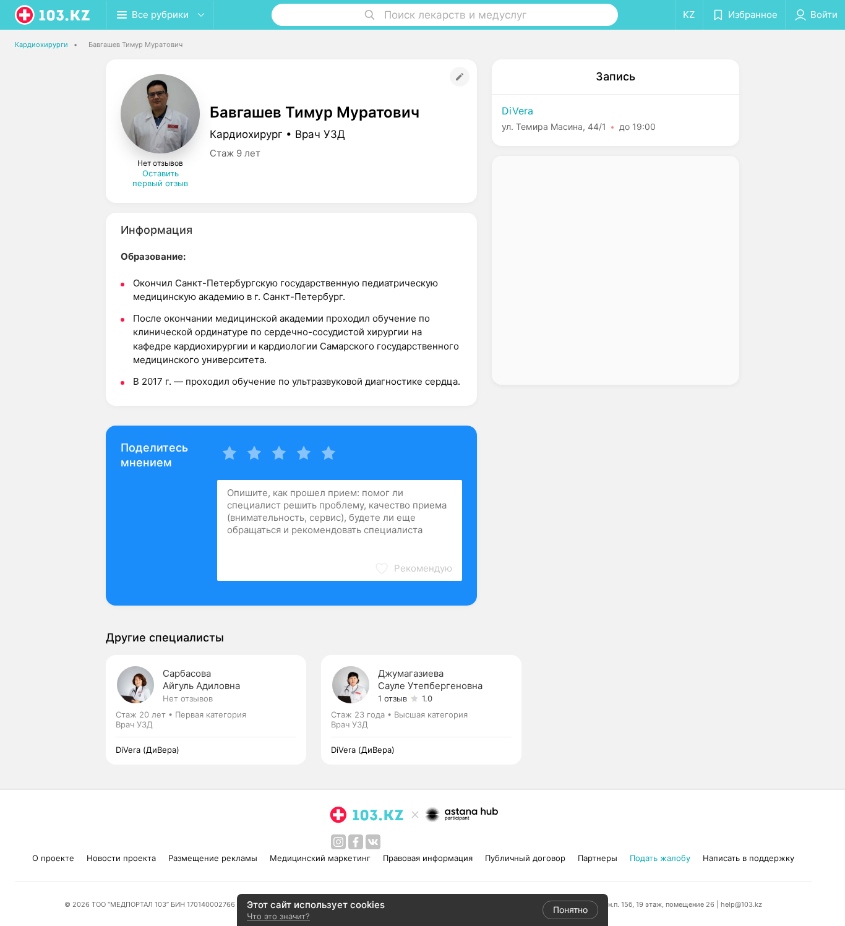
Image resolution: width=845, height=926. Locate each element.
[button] (413, 568)
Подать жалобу (660, 858)
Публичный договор (525, 858)
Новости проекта (121, 858)
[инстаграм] (338, 841)
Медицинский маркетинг (320, 858)
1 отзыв (392, 698)
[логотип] (53, 15)
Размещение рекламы (212, 858)
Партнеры (597, 858)
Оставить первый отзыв (160, 178)
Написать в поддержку (748, 858)
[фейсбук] (355, 841)
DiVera (517, 111)
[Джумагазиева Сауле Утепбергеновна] (421, 710)
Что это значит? (278, 916)
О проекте (53, 858)
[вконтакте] (373, 841)
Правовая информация (428, 858)
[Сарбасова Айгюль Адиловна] (213, 710)
